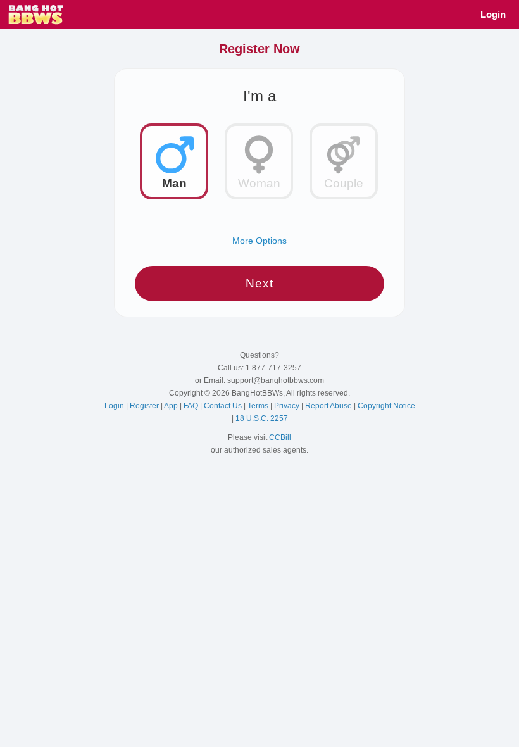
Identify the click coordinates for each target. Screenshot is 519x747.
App (172, 405)
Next (259, 283)
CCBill (280, 437)
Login (493, 14)
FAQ (192, 405)
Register (145, 405)
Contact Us (224, 405)
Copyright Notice (386, 405)
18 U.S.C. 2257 (261, 418)
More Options (259, 240)
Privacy (287, 405)
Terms (258, 405)
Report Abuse (329, 405)
